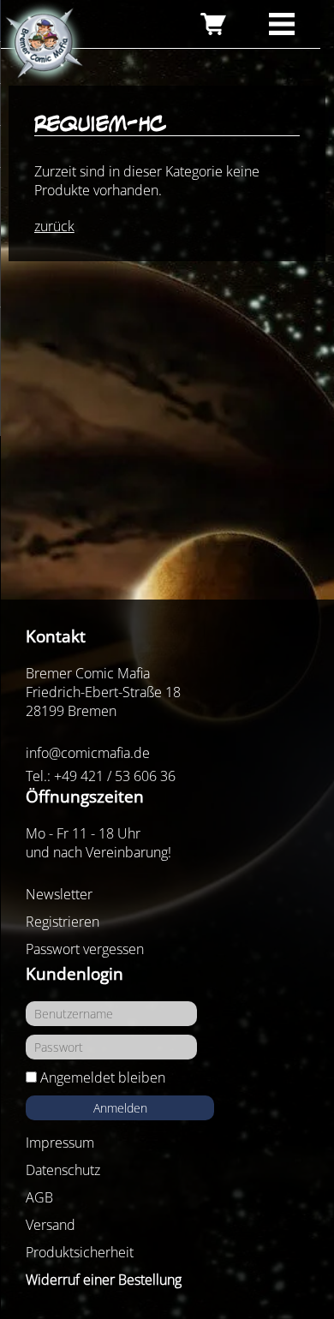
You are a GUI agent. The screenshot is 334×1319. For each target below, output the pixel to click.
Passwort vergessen (85, 949)
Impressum (60, 1142)
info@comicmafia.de (88, 752)
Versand (50, 1224)
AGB (39, 1197)
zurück (54, 226)
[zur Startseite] (43, 43)
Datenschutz (63, 1170)
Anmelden (120, 1108)
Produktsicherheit (80, 1252)
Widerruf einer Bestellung (104, 1279)
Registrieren (62, 921)
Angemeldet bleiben (102, 1077)
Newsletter (59, 894)
